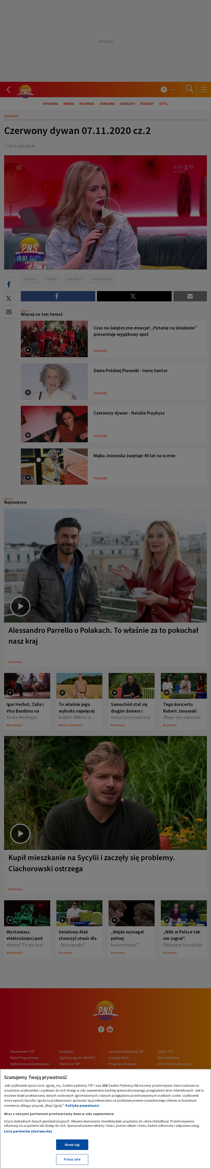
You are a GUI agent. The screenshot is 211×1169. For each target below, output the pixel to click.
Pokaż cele (72, 1159)
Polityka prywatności (82, 1105)
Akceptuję (72, 1145)
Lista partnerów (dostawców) (28, 1131)
